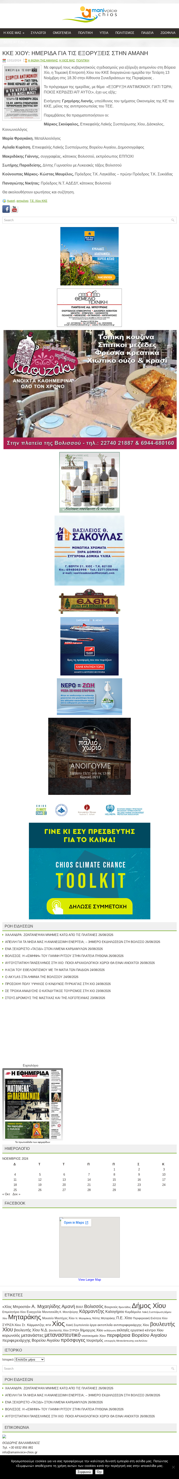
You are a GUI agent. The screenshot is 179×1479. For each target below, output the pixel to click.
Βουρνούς (111, 1307)
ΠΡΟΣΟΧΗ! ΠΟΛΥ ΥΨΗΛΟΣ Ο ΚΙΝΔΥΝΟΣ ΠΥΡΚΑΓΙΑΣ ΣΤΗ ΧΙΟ (50, 984)
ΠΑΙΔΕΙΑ (147, 33)
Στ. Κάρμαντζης (33, 1325)
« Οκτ (6, 1194)
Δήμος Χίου (149, 1305)
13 (64, 1179)
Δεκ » (16, 1194)
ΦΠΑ (48, 1325)
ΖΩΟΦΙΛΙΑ (168, 33)
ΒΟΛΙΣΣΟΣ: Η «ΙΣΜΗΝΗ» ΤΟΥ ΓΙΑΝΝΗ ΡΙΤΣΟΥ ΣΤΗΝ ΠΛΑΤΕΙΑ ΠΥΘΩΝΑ (56, 956)
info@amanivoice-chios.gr (19, 1452)
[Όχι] (173, 1467)
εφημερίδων (44, 1142)
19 (39, 1185)
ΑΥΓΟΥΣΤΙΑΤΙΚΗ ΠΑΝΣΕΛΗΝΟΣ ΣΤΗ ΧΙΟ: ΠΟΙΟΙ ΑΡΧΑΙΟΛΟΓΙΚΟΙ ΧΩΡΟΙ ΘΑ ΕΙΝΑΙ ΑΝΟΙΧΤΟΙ (72, 963)
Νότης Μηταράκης (103, 1318)
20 (64, 1185)
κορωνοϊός (11, 1335)
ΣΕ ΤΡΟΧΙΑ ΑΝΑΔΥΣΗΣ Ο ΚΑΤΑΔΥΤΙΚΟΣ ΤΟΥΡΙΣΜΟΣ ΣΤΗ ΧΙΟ (50, 991)
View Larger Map (89, 1279)
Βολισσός (93, 1306)
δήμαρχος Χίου (91, 1330)
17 (163, 1179)
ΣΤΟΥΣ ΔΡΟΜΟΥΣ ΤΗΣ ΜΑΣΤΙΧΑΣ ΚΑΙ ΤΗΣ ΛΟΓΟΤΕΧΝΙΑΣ (47, 998)
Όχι (99, 1472)
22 (114, 1185)
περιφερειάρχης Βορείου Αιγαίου (31, 1340)
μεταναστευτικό (63, 1335)
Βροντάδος (125, 1307)
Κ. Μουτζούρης (68, 1312)
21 (89, 1185)
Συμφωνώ (84, 1472)
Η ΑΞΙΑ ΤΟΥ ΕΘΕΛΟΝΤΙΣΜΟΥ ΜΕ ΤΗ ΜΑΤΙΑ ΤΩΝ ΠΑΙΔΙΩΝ (47, 970)
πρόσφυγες (73, 1340)
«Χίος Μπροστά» (16, 1307)
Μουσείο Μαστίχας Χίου (58, 1318)
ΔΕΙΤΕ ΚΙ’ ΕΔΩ (15, 42)
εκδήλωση (110, 1330)
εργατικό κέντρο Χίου (147, 1330)
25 (15, 1190)
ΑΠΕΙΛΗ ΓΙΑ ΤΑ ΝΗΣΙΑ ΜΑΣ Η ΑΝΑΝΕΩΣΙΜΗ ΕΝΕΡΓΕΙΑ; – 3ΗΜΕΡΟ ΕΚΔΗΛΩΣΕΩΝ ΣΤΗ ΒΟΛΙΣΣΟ (74, 942)
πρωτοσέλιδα (25, 1142)
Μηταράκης (24, 1317)
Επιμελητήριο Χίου (14, 1312)
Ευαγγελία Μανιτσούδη (43, 1312)
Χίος (58, 1323)
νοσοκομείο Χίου (94, 1335)
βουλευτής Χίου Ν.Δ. (31, 1330)
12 (39, 1179)
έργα (93, 1325)
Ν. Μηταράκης (83, 1318)
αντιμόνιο (22, 201)
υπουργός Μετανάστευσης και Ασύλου (125, 1340)
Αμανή (11, 201)
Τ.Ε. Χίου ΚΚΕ (38, 201)
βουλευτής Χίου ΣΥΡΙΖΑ (64, 1330)
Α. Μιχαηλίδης (46, 1306)
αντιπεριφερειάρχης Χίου (131, 1325)
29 (114, 1190)
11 (15, 1179)
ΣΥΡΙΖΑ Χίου (11, 1325)
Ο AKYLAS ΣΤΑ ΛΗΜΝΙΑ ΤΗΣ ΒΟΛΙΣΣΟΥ (33, 977)
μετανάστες (32, 1335)
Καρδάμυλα (133, 1312)
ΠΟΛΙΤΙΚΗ (85, 33)
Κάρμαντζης (91, 1311)
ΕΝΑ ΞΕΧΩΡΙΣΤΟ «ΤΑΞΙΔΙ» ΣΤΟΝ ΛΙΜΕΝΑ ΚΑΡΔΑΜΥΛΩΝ (46, 949)
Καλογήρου (114, 1311)
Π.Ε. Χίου (124, 1318)
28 (89, 1190)
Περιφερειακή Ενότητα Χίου (150, 1318)
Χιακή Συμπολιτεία (77, 1325)
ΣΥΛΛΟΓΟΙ (38, 33)
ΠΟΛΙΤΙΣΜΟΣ (124, 33)
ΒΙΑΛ (79, 1307)
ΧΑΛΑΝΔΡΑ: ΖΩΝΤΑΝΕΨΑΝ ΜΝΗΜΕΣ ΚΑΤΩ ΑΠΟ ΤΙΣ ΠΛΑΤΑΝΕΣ (51, 935)
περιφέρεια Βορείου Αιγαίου (137, 1335)
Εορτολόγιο (30, 1065)
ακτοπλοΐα (105, 1325)
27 (64, 1190)
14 (89, 1179)
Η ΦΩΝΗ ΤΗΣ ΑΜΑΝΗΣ (43, 60)
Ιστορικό (8, 1359)
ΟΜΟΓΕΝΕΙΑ (62, 33)
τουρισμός (94, 1340)
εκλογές (123, 1330)
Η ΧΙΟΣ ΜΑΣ (13, 33)
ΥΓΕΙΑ (104, 33)
